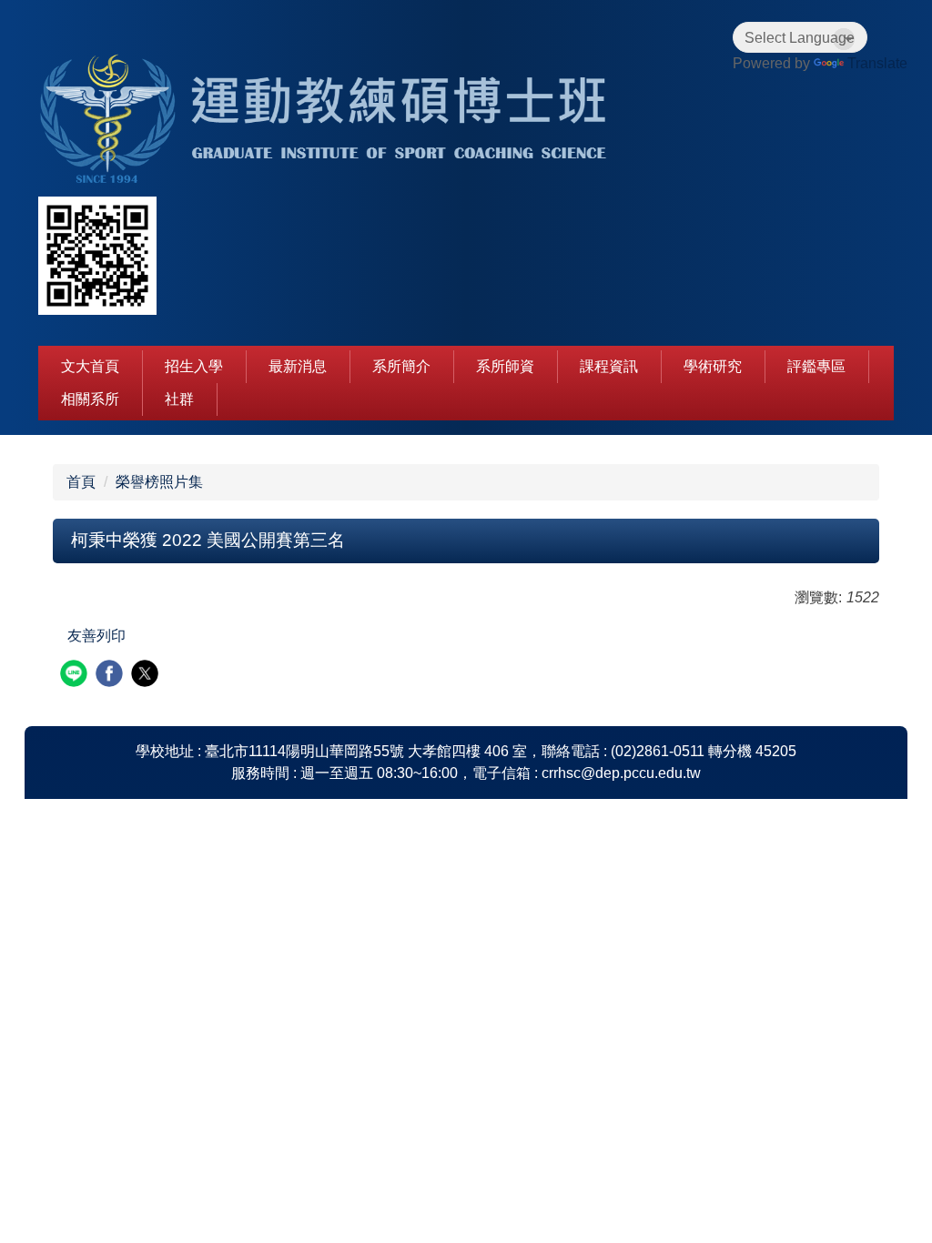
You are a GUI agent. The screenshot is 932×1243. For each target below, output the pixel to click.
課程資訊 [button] (609, 366)
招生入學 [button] (194, 366)
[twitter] (147, 676)
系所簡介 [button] (401, 366)
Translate (877, 63)
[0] (334, 120)
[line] (76, 676)
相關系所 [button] (90, 399)
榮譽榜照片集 (159, 482)
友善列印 (96, 635)
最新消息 (297, 366)
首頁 (81, 482)
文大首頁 (90, 366)
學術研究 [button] (713, 366)
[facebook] (111, 676)
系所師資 (505, 366)
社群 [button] (179, 399)
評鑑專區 (816, 366)
